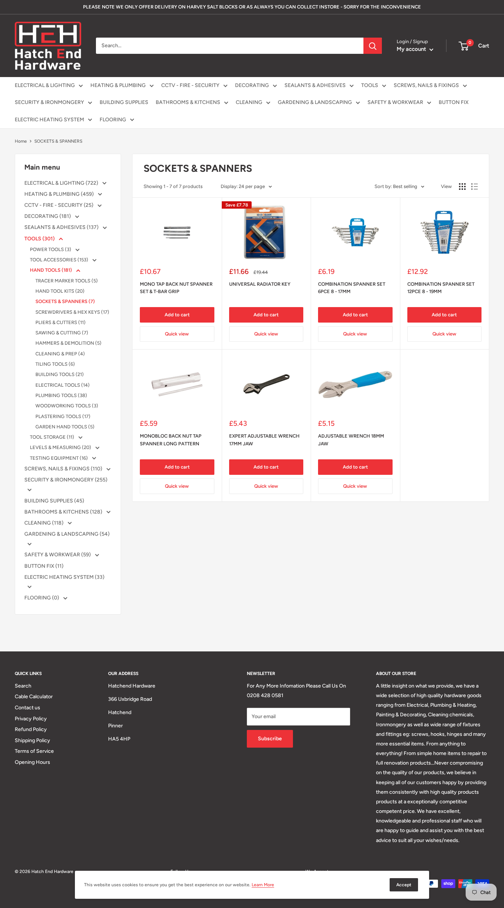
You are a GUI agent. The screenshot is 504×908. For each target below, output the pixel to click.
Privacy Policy (31, 719)
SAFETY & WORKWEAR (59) (58, 555)
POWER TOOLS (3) (51, 249)
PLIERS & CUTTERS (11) (60, 322)
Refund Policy (31, 729)
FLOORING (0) (42, 598)
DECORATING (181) (48, 216)
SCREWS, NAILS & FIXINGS (426, 85)
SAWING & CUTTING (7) (61, 332)
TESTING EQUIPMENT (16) (59, 458)
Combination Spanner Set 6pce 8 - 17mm (351, 287)
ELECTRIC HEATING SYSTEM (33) (64, 577)
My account (412, 49)
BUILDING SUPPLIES (124, 102)
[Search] (372, 46)
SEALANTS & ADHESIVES (315, 85)
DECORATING (252, 85)
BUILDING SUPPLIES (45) (54, 501)
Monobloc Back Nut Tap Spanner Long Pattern (170, 439)
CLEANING (249, 102)
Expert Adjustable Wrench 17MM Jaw (264, 439)
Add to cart (177, 314)
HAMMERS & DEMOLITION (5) (68, 343)
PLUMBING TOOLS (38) (61, 395)
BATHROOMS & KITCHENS (188, 102)
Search (23, 686)
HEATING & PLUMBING (118, 85)
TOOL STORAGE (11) (52, 437)
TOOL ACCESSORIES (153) (59, 259)
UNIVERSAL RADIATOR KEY (259, 284)
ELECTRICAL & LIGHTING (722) (61, 183)
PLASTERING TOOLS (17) (62, 416)
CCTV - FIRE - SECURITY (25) (59, 205)
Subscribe (270, 738)
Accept (403, 884)
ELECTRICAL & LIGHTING (45, 85)
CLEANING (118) (44, 523)
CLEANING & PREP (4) (60, 353)
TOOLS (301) (40, 239)
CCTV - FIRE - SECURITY (190, 85)
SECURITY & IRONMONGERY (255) (65, 480)
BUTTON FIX (454, 102)
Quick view (177, 334)
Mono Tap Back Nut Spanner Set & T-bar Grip (176, 287)
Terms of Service (34, 751)
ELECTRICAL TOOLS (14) (62, 385)
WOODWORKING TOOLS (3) (66, 405)
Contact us (27, 708)
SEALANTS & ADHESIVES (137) (62, 227)
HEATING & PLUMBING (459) (59, 194)
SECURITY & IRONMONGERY (49, 102)
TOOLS (369, 85)
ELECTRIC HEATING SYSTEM (49, 119)
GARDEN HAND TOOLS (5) (64, 426)
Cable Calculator (34, 696)
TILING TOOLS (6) (55, 364)
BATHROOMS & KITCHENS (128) (63, 512)
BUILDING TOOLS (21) (59, 374)
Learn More (263, 884)
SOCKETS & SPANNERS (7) (65, 301)
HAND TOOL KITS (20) (59, 291)
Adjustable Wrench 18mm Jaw (351, 439)
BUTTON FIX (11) (43, 566)
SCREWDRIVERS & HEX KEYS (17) (72, 312)
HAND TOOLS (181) (51, 270)
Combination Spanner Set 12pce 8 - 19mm (440, 287)
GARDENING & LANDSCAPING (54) (67, 534)
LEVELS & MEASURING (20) (61, 447)
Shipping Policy (32, 740)
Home (21, 141)
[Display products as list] (474, 186)
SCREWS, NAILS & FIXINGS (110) (63, 469)
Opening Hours (32, 762)
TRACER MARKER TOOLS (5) (66, 280)
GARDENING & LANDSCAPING (315, 102)
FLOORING (113, 119)
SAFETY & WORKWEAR (395, 102)
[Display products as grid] (462, 186)
